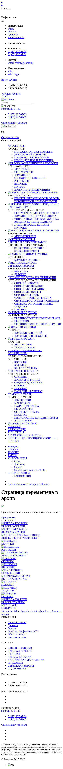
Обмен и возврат (17, 634)
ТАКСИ (12, 455)
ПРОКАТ (13, 449)
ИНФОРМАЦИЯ (17, 458)
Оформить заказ (10, 137)
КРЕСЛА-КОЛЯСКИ (20, 651)
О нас (11, 28)
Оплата (12, 31)
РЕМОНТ (13, 452)
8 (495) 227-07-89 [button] (10, 710)
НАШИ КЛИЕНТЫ (19, 472)
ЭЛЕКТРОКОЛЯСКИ (20, 648)
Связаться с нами (17, 637)
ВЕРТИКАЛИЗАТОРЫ (21, 665)
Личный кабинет (17, 622)
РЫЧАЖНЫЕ (15, 662)
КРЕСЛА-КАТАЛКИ (19, 656)
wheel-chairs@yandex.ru (20, 62)
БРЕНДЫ (13, 446)
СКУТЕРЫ (14, 654)
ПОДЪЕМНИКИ (17, 668)
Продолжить (8, 517)
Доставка (13, 34)
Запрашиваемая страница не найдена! (28, 484)
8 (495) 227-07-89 (17, 51)
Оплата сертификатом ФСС (23, 631)
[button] (9, 79)
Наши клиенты (16, 37)
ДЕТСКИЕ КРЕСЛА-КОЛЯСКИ (26, 659)
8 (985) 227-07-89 (17, 54)
